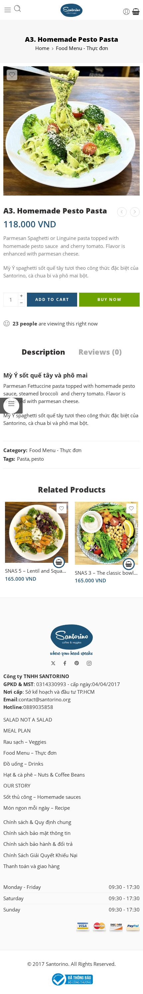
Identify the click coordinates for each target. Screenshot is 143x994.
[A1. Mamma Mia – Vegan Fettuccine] (135, 212)
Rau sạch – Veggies (24, 742)
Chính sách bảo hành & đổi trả (37, 844)
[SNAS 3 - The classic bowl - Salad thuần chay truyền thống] (106, 533)
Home (42, 48)
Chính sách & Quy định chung (37, 822)
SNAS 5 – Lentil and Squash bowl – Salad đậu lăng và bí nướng (36, 570)
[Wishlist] (12, 75)
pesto (37, 459)
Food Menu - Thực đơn (82, 48)
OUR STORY (16, 786)
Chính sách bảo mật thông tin (37, 833)
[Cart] (136, 11)
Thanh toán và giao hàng (31, 866)
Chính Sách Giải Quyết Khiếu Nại (40, 855)
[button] (59, 562)
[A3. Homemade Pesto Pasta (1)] (71, 131)
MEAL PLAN (17, 731)
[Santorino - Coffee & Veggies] (72, 10)
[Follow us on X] (53, 663)
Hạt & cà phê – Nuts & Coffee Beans (44, 775)
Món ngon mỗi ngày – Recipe (36, 808)
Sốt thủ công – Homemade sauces (42, 797)
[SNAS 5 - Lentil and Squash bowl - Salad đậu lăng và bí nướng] (36, 532)
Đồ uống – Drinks (23, 764)
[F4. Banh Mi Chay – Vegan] (122, 212)
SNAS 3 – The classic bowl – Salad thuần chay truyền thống (106, 572)
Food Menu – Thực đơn (30, 753)
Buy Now (109, 299)
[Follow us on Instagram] (89, 663)
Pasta (23, 459)
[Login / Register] (126, 12)
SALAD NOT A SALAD (27, 720)
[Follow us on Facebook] (65, 663)
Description (43, 352)
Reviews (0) (100, 352)
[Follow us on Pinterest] (76, 663)
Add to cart (52, 299)
